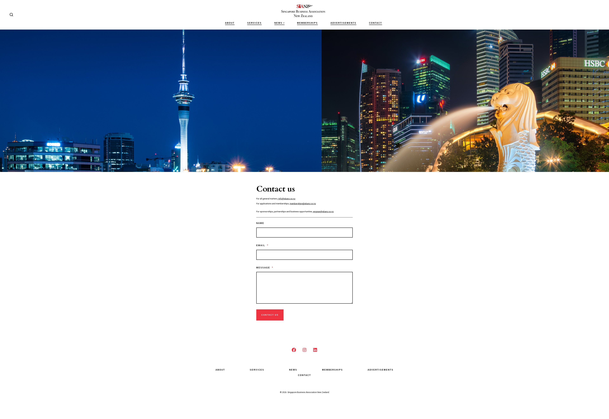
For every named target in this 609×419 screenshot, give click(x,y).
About (230, 23)
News (278, 23)
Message (264, 267)
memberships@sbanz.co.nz (303, 203)
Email (262, 245)
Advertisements (343, 23)
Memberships (307, 23)
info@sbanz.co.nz (286, 198)
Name (260, 223)
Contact (375, 23)
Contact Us (269, 315)
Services (254, 23)
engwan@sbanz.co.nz (323, 211)
